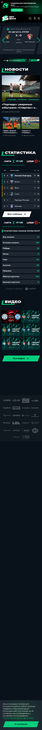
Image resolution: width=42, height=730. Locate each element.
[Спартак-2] (22, 390)
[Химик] (5, 383)
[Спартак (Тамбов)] (37, 390)
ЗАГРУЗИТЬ (16, 10)
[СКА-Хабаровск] (13, 368)
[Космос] (13, 383)
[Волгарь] (17, 375)
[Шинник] (5, 368)
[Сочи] (20, 368)
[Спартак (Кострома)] (28, 368)
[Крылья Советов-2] (20, 383)
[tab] (13, 161)
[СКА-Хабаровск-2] (14, 390)
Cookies (29, 718)
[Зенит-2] (24, 375)
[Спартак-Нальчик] (29, 390)
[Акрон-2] (32, 375)
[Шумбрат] (7, 390)
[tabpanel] (21, 257)
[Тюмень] (9, 375)
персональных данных (13, 718)
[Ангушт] (39, 375)
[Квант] (28, 383)
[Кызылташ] (35, 383)
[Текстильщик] (35, 368)
